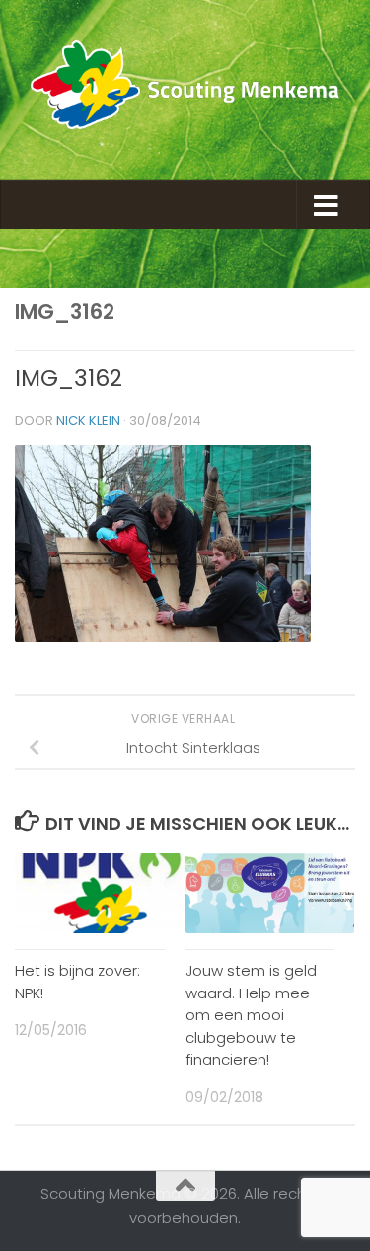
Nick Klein (88, 420)
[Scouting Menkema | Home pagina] (185, 89)
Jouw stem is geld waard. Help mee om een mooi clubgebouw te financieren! (251, 1014)
